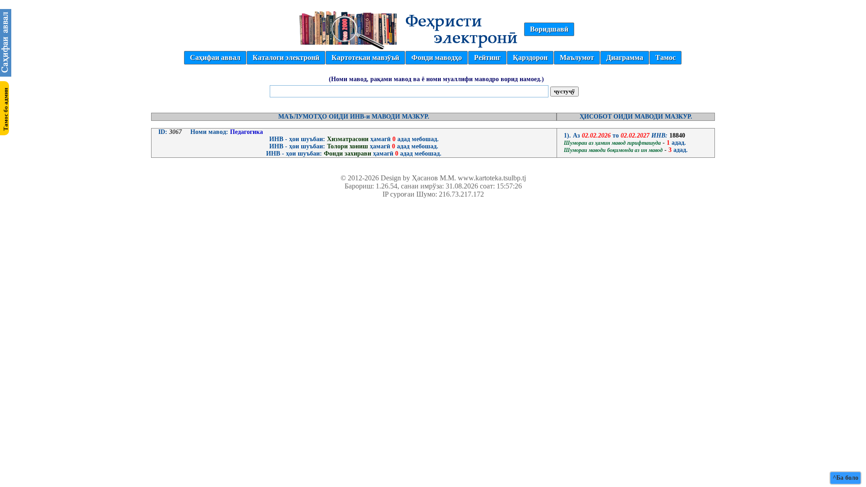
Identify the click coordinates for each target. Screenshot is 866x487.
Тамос (665, 57)
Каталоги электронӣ (286, 57)
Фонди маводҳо (436, 57)
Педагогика (245, 132)
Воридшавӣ (549, 29)
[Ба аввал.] (5, 74)
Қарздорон (530, 57)
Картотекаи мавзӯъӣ (365, 57)
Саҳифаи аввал (215, 57)
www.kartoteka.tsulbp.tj (492, 178)
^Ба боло (845, 477)
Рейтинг (487, 57)
